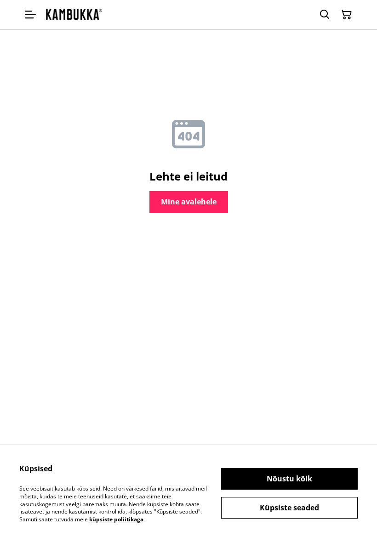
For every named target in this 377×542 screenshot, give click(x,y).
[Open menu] (30, 15)
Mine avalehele (189, 202)
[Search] (325, 15)
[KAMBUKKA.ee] (74, 14)
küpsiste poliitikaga (116, 519)
